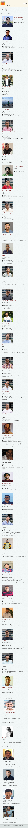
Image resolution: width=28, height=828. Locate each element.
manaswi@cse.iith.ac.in (7, 239)
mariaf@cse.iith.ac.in (7, 283)
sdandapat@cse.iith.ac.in (8, 509)
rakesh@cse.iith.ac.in (7, 418)
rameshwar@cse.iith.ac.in (8, 465)
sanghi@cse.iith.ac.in (7, 91)
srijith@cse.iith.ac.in (7, 645)
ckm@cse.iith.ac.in (7, 159)
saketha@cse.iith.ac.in (19, 171)
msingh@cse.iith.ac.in (7, 260)
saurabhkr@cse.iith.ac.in (8, 555)
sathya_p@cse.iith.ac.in (7, 530)
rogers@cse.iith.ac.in (7, 488)
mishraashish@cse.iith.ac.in (8, 114)
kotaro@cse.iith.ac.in (19, 22)
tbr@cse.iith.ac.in (6, 136)
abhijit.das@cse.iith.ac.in (8, 46)
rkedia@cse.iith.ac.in (7, 396)
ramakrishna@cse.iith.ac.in (8, 440)
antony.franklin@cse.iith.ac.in (9, 68)
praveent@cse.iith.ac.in (7, 373)
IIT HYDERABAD (10, 6)
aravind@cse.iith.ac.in (7, 328)
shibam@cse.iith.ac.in (7, 577)
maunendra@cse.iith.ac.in (8, 305)
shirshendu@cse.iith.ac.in (8, 601)
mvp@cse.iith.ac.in (7, 217)
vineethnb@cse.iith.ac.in (8, 692)
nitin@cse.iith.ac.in (6, 349)
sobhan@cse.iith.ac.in (7, 624)
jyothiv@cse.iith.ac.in (7, 195)
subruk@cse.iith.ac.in (7, 669)
